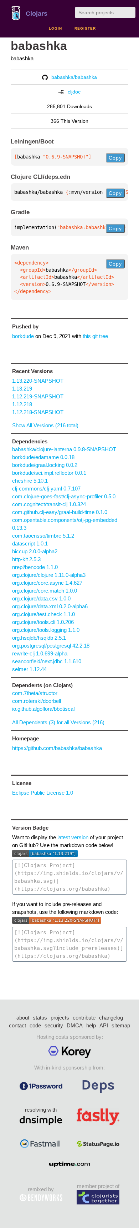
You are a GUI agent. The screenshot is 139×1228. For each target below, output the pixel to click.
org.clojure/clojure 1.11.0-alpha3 (49, 575)
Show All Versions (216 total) (45, 425)
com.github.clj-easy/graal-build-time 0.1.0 (59, 512)
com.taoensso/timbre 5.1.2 (43, 536)
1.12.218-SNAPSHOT (37, 412)
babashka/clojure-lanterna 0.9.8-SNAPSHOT (64, 449)
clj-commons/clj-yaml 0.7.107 (46, 488)
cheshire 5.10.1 (30, 481)
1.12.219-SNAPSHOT (37, 396)
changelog (111, 1018)
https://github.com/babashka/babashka (57, 748)
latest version (72, 837)
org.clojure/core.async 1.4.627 (47, 583)
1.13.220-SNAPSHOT (37, 381)
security (54, 1025)
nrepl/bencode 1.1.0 (35, 567)
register (85, 28)
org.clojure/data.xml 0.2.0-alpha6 (50, 606)
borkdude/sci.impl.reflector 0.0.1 (49, 473)
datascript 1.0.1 (30, 543)
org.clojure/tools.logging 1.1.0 (45, 630)
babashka (39, 45)
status (40, 1018)
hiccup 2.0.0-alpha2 (34, 551)
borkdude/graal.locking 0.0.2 (44, 465)
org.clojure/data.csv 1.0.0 (41, 598)
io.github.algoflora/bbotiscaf (43, 709)
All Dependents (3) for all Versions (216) (58, 722)
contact (17, 1025)
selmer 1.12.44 (29, 669)
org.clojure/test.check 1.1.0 (43, 614)
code (35, 1025)
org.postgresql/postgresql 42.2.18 (50, 646)
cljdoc (74, 92)
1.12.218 (22, 404)
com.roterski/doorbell (36, 701)
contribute (84, 1018)
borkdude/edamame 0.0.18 (43, 457)
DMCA (75, 1025)
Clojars (36, 13)
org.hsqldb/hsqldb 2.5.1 (39, 638)
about (22, 1018)
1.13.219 (22, 389)
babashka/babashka (74, 77)
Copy (115, 158)
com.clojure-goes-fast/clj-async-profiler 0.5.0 (63, 496)
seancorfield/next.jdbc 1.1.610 (46, 661)
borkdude (23, 336)
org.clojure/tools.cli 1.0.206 (43, 622)
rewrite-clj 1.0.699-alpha (39, 653)
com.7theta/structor (34, 693)
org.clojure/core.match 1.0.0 (44, 591)
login (55, 28)
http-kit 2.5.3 (26, 559)
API (103, 1025)
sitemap (121, 1025)
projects (60, 1018)
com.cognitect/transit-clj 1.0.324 (49, 504)
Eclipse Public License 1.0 (42, 793)
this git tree (95, 336)
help (91, 1025)
